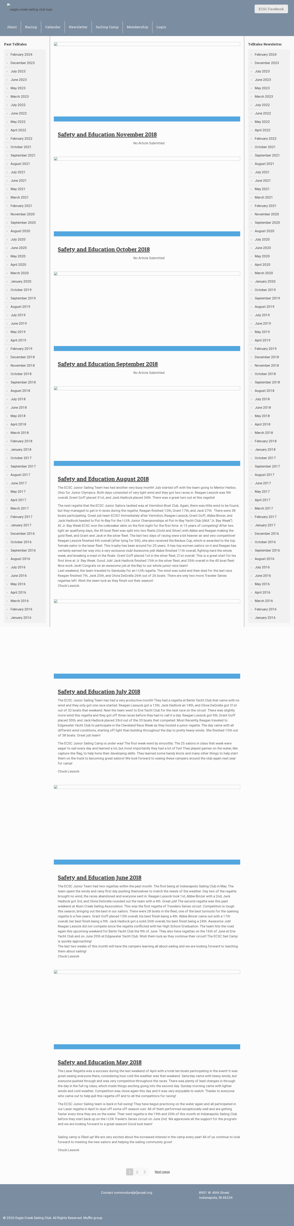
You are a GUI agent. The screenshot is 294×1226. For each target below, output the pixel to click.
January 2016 (21, 618)
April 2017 (18, 500)
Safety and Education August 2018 (103, 478)
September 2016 (23, 550)
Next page (162, 1172)
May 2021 (18, 189)
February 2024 (21, 54)
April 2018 (18, 424)
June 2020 (19, 248)
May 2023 (18, 88)
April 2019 (18, 340)
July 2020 (18, 239)
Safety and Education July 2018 (99, 691)
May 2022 (18, 122)
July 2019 (18, 315)
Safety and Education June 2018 (99, 877)
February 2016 (21, 609)
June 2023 (19, 80)
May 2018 (18, 416)
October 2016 (21, 542)
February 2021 (21, 206)
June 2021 (19, 181)
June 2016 (19, 576)
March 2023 (20, 96)
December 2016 (23, 534)
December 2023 (23, 63)
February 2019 (21, 349)
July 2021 (18, 172)
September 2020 (23, 223)
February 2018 (21, 441)
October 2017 (21, 458)
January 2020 (21, 281)
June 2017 (19, 483)
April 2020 (18, 265)
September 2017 (23, 466)
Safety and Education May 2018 (100, 1062)
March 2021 (20, 197)
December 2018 (23, 357)
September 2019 (23, 298)
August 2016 (20, 559)
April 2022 (18, 130)
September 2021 (23, 155)
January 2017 (21, 525)
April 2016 (18, 592)
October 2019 (21, 290)
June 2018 (19, 407)
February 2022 (21, 138)
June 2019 (19, 323)
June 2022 (19, 113)
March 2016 (20, 601)
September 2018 (23, 382)
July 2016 (18, 567)
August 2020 (20, 231)
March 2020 (20, 273)
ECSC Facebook (271, 9)
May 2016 (18, 584)
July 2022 (18, 105)
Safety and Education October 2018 (104, 249)
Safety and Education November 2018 (107, 134)
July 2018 (18, 399)
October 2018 (21, 374)
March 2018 (20, 433)
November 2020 (23, 214)
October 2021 (21, 147)
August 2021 (20, 164)
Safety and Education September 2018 (108, 363)
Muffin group (92, 1218)
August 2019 (20, 307)
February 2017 (21, 517)
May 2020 (18, 256)
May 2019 (18, 332)
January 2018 (21, 449)
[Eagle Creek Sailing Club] (30, 9)
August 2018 (20, 391)
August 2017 (20, 475)
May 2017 (18, 492)
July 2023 (18, 71)
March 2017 (20, 508)
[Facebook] (276, 1218)
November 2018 (23, 365)
